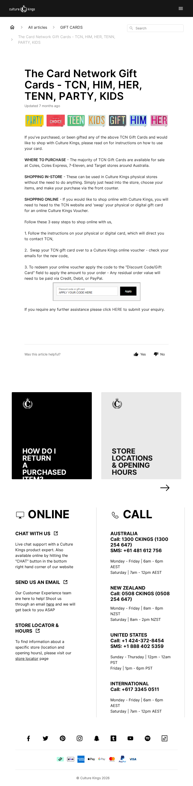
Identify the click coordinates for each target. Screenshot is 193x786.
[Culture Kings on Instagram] (79, 739)
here (50, 604)
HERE (117, 309)
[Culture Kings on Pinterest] (62, 739)
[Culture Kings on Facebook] (28, 739)
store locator (26, 658)
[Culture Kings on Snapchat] (96, 739)
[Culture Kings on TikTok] (164, 739)
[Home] (12, 27)
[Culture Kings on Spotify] (147, 739)
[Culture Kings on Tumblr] (113, 739)
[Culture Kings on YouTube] (130, 739)
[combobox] (155, 28)
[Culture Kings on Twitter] (45, 739)
